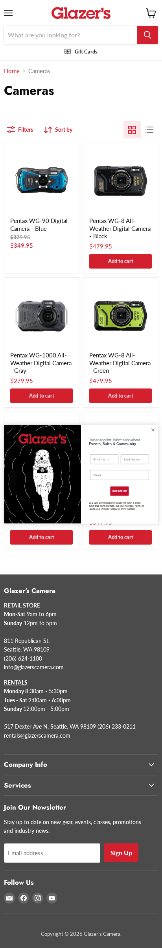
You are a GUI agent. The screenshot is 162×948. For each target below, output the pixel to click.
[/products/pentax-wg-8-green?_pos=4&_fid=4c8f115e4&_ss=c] (120, 315)
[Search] (147, 35)
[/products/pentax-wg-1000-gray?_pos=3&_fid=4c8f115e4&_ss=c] (41, 315)
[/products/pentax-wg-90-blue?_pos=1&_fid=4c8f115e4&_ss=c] (41, 180)
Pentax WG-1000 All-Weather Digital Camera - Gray (41, 363)
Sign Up (121, 852)
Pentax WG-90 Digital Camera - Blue (39, 224)
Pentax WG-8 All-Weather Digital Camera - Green (120, 363)
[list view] (149, 129)
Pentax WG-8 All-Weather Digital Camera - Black (120, 228)
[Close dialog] (152, 429)
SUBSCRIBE (119, 491)
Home (12, 71)
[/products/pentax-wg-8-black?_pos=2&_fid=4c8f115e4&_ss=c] (120, 180)
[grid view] (132, 129)
